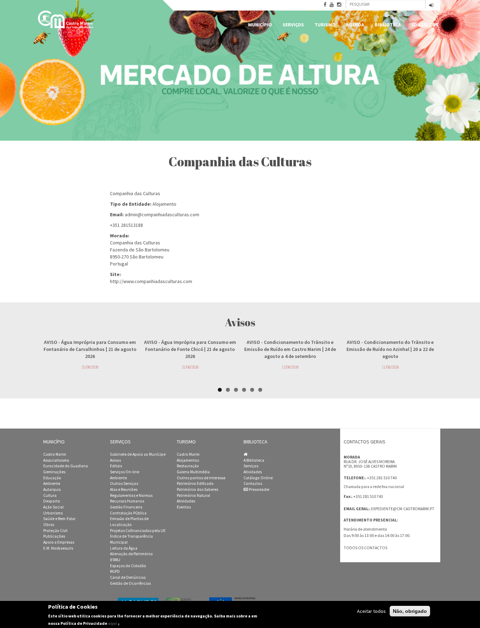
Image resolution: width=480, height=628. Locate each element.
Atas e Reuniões (123, 489)
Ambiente (51, 483)
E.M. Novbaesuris (58, 548)
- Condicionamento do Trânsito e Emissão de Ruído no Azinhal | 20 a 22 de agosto (390, 349)
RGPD (115, 571)
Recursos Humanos (127, 501)
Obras (48, 524)
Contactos (425, 24)
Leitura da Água (123, 548)
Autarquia (52, 489)
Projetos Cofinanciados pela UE (138, 530)
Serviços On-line (124, 471)
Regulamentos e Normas (131, 495)
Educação (52, 477)
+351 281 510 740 (382, 477)
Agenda (355, 24)
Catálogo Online (258, 477)
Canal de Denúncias (127, 577)
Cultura (50, 495)
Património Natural (193, 495)
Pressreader (259, 489)
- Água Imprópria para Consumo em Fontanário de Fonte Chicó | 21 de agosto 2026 (190, 349)
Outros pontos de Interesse (201, 477)
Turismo (325, 24)
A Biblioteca (254, 460)
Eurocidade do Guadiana (65, 465)
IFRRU (115, 559)
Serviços (293, 24)
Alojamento (164, 204)
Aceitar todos (371, 611)
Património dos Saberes (197, 489)
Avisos (115, 460)
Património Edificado (195, 483)
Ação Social (53, 507)
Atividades (186, 501)
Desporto (51, 501)
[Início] (66, 19)
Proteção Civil (55, 530)
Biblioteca (388, 24)
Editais (116, 465)
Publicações (54, 536)
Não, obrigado (410, 611)
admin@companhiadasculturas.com (162, 214)
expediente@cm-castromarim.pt (402, 508)
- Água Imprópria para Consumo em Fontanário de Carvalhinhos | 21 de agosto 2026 (90, 349)
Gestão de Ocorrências (130, 583)
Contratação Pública (128, 513)
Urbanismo (53, 513)
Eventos (184, 507)
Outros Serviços (124, 483)
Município (260, 24)
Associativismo (56, 460)
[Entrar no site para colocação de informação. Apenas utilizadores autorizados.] (431, 6)
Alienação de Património (131, 553)
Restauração (188, 465)
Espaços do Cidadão (128, 565)
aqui (112, 623)
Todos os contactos (365, 547)
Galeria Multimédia (193, 471)
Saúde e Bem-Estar (59, 518)
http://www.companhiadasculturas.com (151, 281)
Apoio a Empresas (58, 542)
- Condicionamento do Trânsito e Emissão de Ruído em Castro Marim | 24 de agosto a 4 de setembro (290, 349)
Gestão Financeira (126, 507)
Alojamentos (188, 460)
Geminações (54, 471)
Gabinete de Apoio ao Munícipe (138, 454)
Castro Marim (54, 454)
